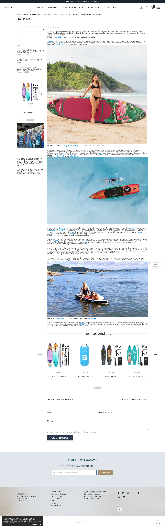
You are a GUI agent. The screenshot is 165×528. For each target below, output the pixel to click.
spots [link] (101, 154)
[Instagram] (129, 493)
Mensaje (50, 420)
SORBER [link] (58, 37)
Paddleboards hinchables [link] (56, 231)
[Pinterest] (135, 493)
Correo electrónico (106, 412)
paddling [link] (68, 261)
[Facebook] (120, 493)
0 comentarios (53, 27)
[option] (30, 100)
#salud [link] (93, 146)
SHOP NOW (95, 1)
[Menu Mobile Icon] (158, 7)
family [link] (58, 44)
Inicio (19, 14)
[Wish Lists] (30, 105)
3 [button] (32, 119)
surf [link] (85, 244)
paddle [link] (71, 233)
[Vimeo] (125, 497)
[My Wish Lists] (147, 7)
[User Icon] (141, 7)
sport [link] (56, 239)
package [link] (50, 233)
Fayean (8, 7)
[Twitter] (124, 493)
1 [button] (28, 119)
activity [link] (132, 228)
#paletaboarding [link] (71, 146)
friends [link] (55, 241)
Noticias (25, 14)
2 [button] (30, 119)
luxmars (30, 103)
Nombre (50, 412)
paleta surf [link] (51, 41)
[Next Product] (40, 93)
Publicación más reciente (134, 399)
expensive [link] (77, 231)
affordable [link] (74, 156)
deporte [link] (62, 228)
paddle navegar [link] (61, 318)
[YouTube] (120, 497)
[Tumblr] (140, 493)
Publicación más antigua (60, 399)
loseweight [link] (92, 318)
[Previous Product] (20, 93)
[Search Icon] (136, 7)
